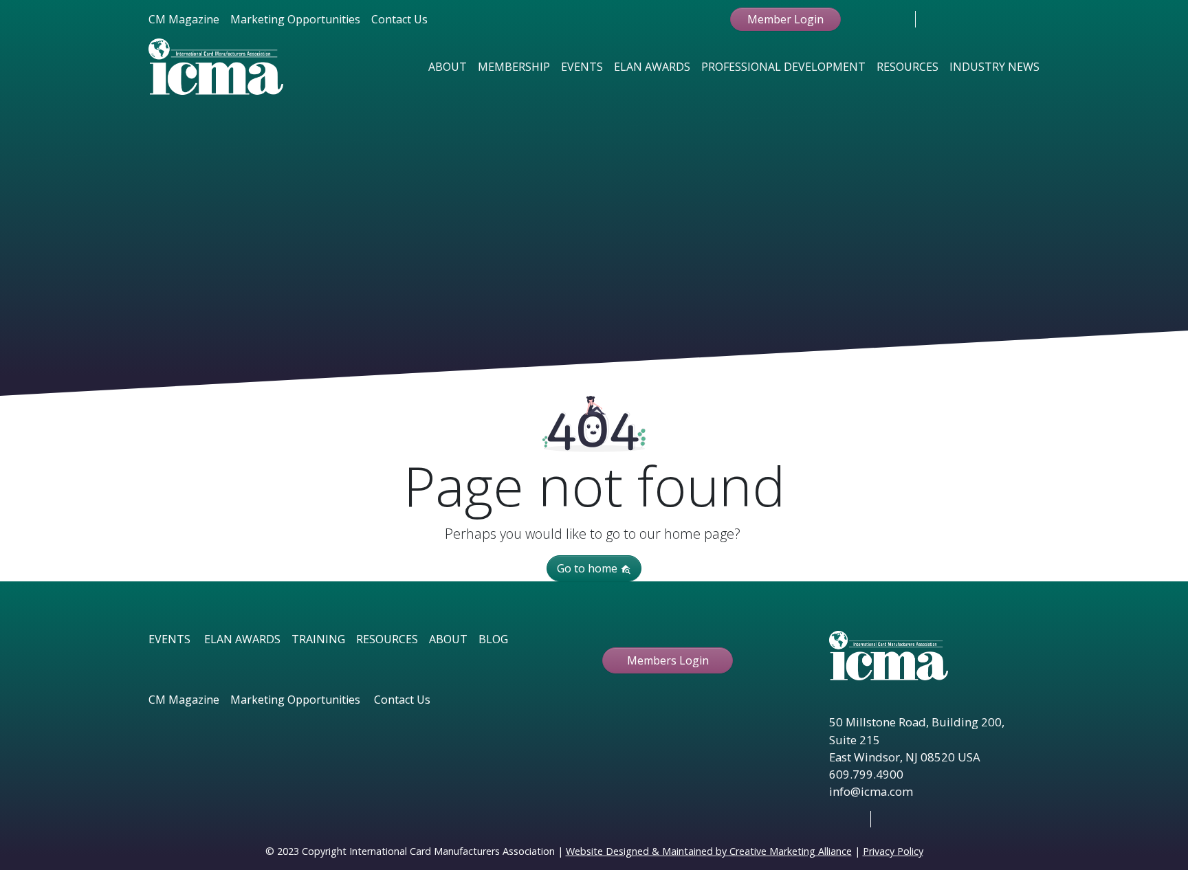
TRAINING (318, 639)
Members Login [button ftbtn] (668, 660)
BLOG (493, 639)
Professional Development (783, 66)
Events (582, 66)
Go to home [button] (588, 568)
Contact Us (399, 19)
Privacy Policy (893, 851)
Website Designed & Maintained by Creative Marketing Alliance (709, 851)
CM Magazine (183, 19)
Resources (907, 66)
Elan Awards (652, 66)
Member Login (785, 19)
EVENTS (169, 639)
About (447, 66)
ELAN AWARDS (242, 639)
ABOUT (448, 639)
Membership (514, 66)
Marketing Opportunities (295, 19)
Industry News (994, 66)
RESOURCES (387, 639)
